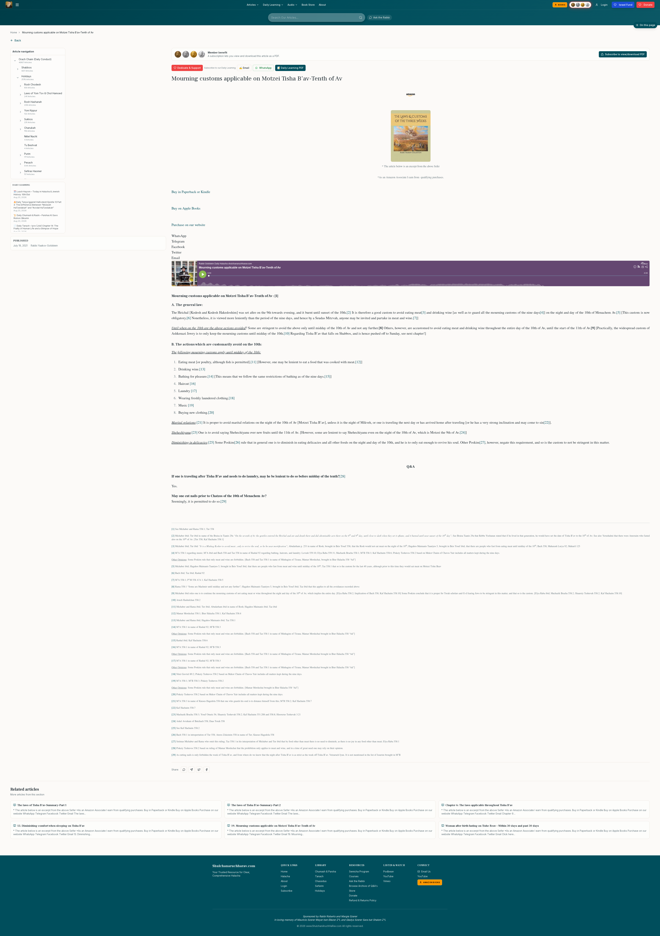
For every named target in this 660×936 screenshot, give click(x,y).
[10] (287, 333)
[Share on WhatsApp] (184, 770)
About (322, 4)
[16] (193, 383)
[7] (415, 318)
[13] (202, 369)
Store (352, 890)
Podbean (388, 871)
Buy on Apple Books (186, 208)
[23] (194, 432)
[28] (342, 476)
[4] (542, 312)
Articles (251, 4)
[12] (358, 362)
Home (13, 32)
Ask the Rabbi (357, 881)
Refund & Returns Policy (362, 900)
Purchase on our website (188, 224)
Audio (291, 4)
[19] (191, 405)
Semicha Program (359, 871)
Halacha (285, 876)
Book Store (308, 4)
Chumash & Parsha (325, 871)
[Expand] (17, 69)
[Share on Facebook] (207, 770)
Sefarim (319, 885)
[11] (253, 362)
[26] (237, 442)
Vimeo (386, 881)
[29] (223, 501)
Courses (354, 876)
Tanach (319, 876)
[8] (173, 586)
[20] (211, 412)
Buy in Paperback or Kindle (191, 191)
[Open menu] (17, 5)
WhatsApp (265, 67)
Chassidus (321, 881)
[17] (194, 390)
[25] (211, 442)
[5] (618, 312)
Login (284, 885)
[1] (173, 529)
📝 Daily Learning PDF (290, 67)
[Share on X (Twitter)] (199, 770)
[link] (58, 32)
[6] (189, 318)
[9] (173, 593)
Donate (353, 895)
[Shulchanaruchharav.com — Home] (9, 4)
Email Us (426, 871)
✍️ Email (244, 67)
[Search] (360, 17)
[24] (463, 432)
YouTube (388, 876)
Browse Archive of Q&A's (363, 885)
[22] (546, 422)
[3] (423, 312)
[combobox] (316, 17)
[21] (199, 422)
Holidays (320, 890)
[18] (232, 398)
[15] (327, 376)
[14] (210, 376)
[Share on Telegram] (191, 770)
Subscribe (286, 890)
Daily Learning (271, 4)
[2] (349, 312)
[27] (482, 442)
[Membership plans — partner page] (580, 5)
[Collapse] (15, 60)
